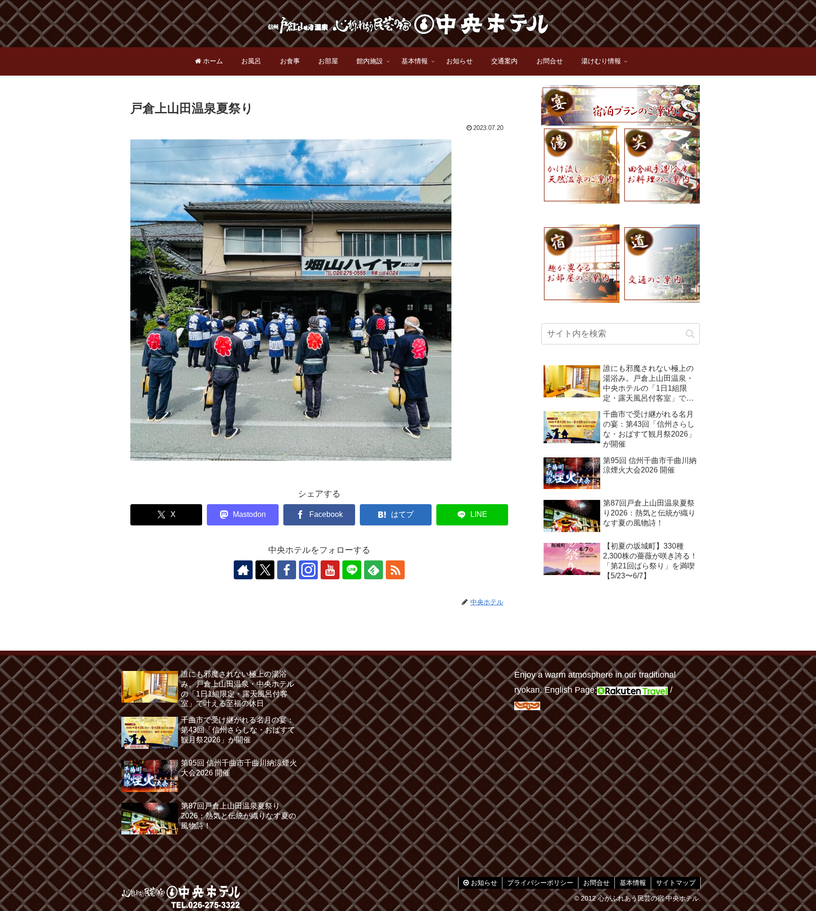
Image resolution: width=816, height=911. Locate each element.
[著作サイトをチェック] (243, 569)
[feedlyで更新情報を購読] (373, 569)
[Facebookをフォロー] (286, 569)
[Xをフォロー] (264, 569)
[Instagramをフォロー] (308, 569)
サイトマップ (676, 882)
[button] (690, 333)
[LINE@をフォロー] (351, 569)
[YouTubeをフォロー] (330, 569)
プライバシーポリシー (540, 882)
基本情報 (633, 882)
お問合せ (596, 882)
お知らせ (483, 882)
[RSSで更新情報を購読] (395, 569)
